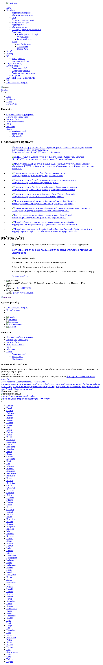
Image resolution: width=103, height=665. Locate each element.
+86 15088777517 (23, 288)
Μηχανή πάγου (18, 25)
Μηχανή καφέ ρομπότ (21, 13)
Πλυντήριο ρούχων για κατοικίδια (26, 29)
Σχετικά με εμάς (13, 66)
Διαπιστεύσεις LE (19, 68)
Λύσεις (9, 54)
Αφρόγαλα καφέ (24, 44)
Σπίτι (8, 8)
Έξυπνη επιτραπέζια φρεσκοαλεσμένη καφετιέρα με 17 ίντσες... (39, 217)
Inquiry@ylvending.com (23, 293)
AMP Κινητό (39, 382)
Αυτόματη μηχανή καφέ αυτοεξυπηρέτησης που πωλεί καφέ (37, 175)
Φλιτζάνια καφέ (23, 37)
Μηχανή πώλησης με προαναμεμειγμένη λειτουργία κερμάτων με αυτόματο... (45, 224)
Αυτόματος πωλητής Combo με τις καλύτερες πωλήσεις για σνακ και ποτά (43, 189)
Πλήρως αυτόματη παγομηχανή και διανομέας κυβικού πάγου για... (40, 210)
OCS (14, 17)
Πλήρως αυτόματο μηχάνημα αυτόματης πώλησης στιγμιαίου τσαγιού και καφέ (47, 386)
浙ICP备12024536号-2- (77, 376)
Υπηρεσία (16, 75)
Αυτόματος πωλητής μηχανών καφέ (16, 384)
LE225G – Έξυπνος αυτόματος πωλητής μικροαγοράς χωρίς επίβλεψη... (42, 159)
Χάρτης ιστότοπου (24, 382)
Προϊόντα (10, 10)
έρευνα (4, 92)
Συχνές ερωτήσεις (14, 63)
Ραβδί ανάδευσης (24, 39)
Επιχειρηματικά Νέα (20, 61)
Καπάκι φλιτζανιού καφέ (27, 34)
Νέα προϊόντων (18, 58)
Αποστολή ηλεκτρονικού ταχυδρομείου (18, 396)
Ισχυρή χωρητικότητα (21, 70)
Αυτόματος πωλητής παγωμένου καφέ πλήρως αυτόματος (57, 384)
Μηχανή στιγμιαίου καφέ (22, 15)
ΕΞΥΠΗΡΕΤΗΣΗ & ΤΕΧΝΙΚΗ (20, 78)
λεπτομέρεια (23, 276)
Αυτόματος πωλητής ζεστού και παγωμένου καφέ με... (35, 182)
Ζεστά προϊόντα (8, 382)
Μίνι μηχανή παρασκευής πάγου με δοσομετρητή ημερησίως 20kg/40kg (42, 203)
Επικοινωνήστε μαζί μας (16, 83)
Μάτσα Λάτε (22, 49)
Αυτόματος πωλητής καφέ (23, 20)
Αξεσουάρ (16, 32)
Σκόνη (14, 41)
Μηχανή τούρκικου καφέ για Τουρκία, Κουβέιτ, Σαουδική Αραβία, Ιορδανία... (45, 231)
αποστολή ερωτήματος (10, 374)
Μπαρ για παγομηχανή (23, 389)
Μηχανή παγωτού (19, 27)
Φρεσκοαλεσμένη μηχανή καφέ (20, 114)
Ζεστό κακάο (22, 46)
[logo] (6, 297)
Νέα (8, 56)
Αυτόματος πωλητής (20, 22)
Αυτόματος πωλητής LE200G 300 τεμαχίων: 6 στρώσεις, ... (37, 152)
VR (8, 80)
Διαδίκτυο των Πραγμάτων (23, 73)
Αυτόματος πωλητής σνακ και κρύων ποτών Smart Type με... (38, 196)
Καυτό (9, 51)
